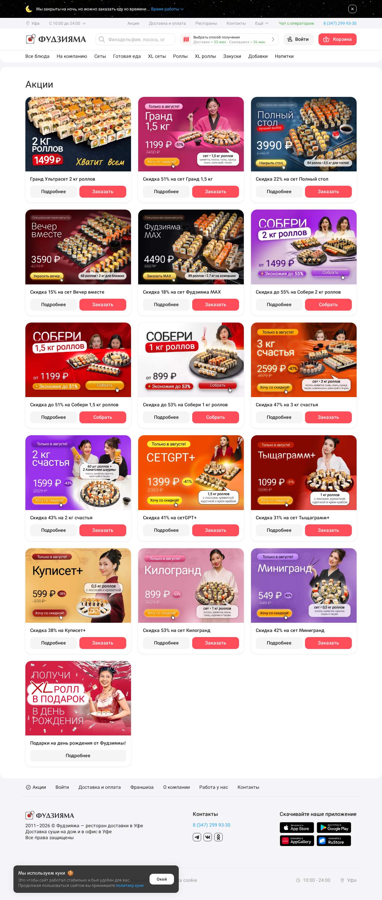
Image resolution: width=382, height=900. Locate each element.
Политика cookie (179, 880)
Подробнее (53, 191)
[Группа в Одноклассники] (218, 837)
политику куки (130, 885)
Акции (133, 23)
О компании (176, 787)
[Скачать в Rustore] (334, 840)
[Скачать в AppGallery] (297, 840)
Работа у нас (213, 787)
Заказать (102, 191)
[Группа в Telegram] (197, 837)
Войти (62, 787)
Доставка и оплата (167, 23)
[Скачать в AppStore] (297, 827)
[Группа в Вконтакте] (208, 837)
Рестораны (206, 23)
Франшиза (142, 787)
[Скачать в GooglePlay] (334, 827)
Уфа (351, 880)
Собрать (328, 304)
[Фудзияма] (55, 39)
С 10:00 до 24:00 (65, 23)
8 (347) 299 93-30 (211, 825)
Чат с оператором (296, 23)
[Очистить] (168, 39)
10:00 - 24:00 (316, 880)
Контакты (236, 23)
